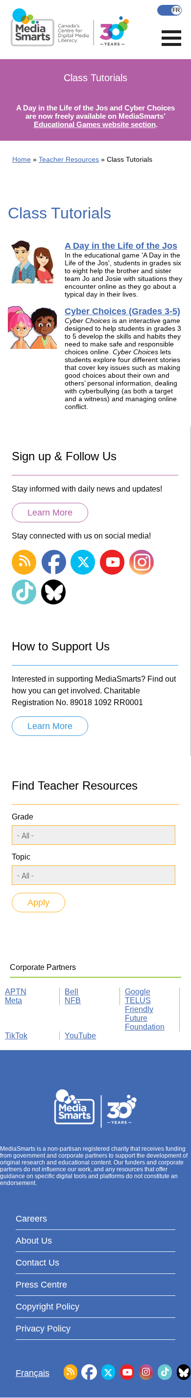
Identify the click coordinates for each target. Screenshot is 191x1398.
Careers (31, 1219)
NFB (73, 1000)
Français (169, 10)
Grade (22, 817)
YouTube (80, 1036)
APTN (15, 992)
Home (21, 159)
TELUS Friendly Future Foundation (145, 1013)
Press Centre (41, 1285)
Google (137, 992)
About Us (34, 1241)
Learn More (49, 512)
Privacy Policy (43, 1328)
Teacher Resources (69, 159)
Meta (13, 1000)
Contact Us (37, 1263)
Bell (71, 992)
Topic (21, 857)
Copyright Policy (47, 1307)
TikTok (16, 1036)
